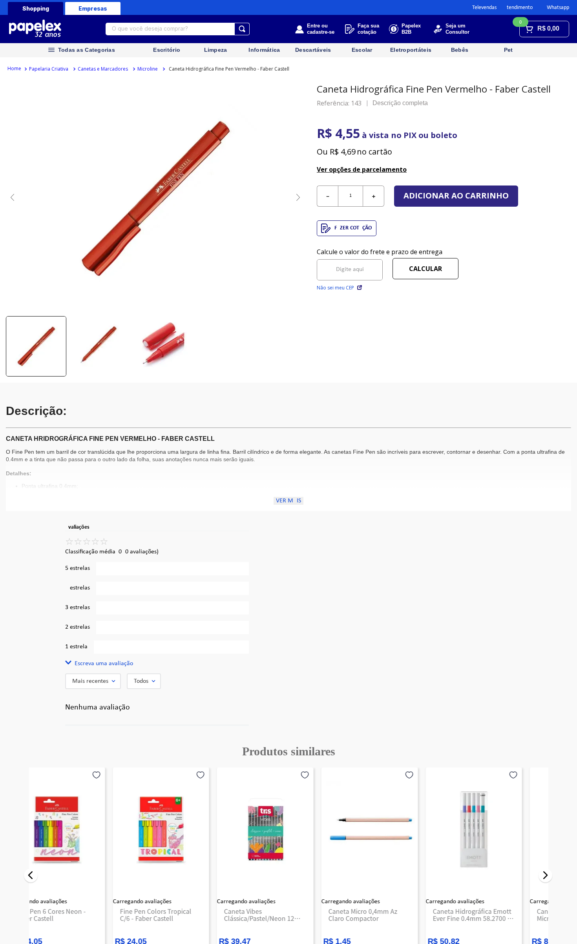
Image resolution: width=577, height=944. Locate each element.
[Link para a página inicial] (14, 69)
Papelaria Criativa (48, 68)
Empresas (93, 8)
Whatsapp (558, 8)
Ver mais (288, 501)
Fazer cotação (353, 228)
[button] (157, 663)
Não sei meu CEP (335, 288)
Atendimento (518, 8)
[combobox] (178, 29)
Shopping (35, 8)
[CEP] (350, 263)
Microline (147, 68)
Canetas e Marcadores (103, 68)
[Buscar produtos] (242, 29)
